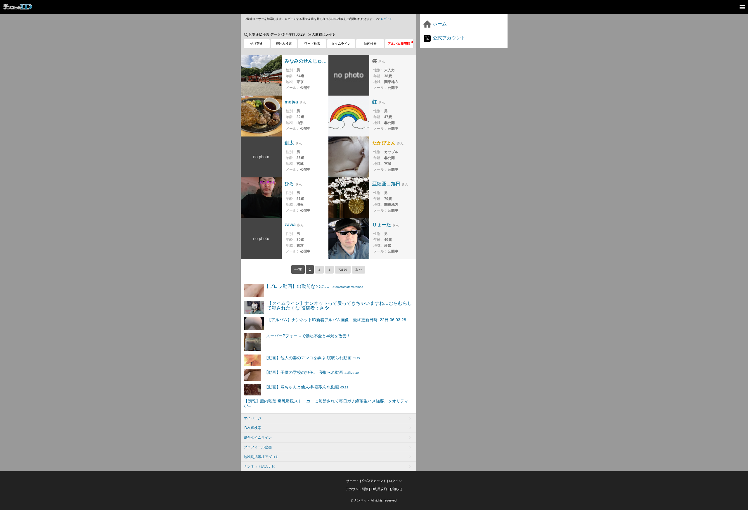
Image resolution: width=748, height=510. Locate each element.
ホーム (439, 23)
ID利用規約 (379, 489)
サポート (352, 481)
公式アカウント (448, 37)
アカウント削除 (357, 489)
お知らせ (395, 489)
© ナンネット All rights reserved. (374, 500)
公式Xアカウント (374, 481)
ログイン (386, 18)
